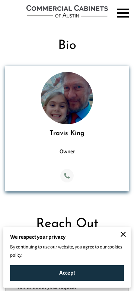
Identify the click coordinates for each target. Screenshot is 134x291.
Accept (67, 273)
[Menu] (123, 13)
